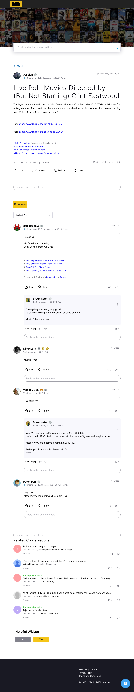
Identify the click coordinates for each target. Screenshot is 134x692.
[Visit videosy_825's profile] (17, 391)
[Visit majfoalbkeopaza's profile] (17, 563)
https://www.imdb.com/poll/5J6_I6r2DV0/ (40, 131)
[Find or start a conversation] (116, 47)
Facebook (50, 277)
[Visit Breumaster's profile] (28, 300)
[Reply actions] (117, 304)
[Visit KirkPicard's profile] (17, 350)
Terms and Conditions (90, 676)
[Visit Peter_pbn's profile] (17, 483)
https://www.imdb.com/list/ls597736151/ (40, 123)
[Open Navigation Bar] (5, 4)
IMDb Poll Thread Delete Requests (29, 149)
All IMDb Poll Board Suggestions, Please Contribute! (36, 153)
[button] (96, 162)
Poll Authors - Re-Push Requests (28, 146)
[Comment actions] (119, 232)
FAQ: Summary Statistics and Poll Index (44, 263)
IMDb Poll (21, 66)
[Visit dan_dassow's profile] (17, 227)
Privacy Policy (85, 672)
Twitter (63, 277)
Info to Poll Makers (21, 143)
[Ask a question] (125, 683)
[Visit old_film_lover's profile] (17, 595)
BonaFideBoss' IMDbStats (38, 267)
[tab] (20, 204)
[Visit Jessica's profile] (17, 75)
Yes (41, 639)
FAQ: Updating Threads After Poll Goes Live (46, 270)
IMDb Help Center (88, 669)
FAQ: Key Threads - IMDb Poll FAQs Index (45, 260)
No (23, 639)
